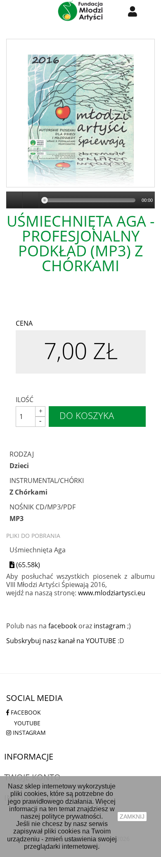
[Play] (15, 200)
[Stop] (31, 200)
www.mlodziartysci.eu (111, 592)
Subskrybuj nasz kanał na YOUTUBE (61, 640)
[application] (80, 200)
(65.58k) (27, 564)
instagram (109, 625)
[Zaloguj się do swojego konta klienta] (132, 11)
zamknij (132, 816)
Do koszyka (86, 415)
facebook (62, 625)
